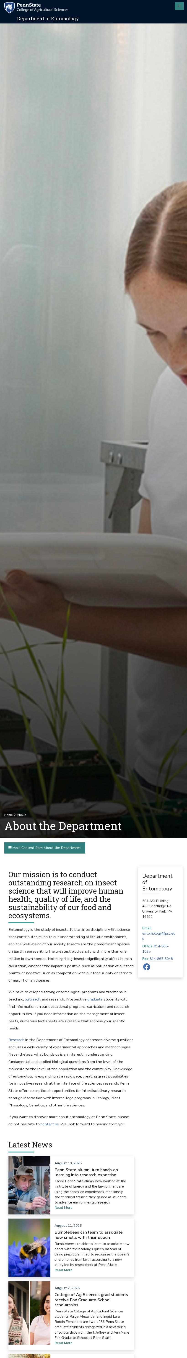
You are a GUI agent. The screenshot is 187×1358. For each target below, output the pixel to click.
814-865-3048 (161, 958)
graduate (95, 999)
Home (8, 815)
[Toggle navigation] (179, 6)
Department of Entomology (48, 18)
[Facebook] (146, 968)
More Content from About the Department (46, 847)
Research (16, 1039)
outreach (32, 999)
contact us (50, 1124)
